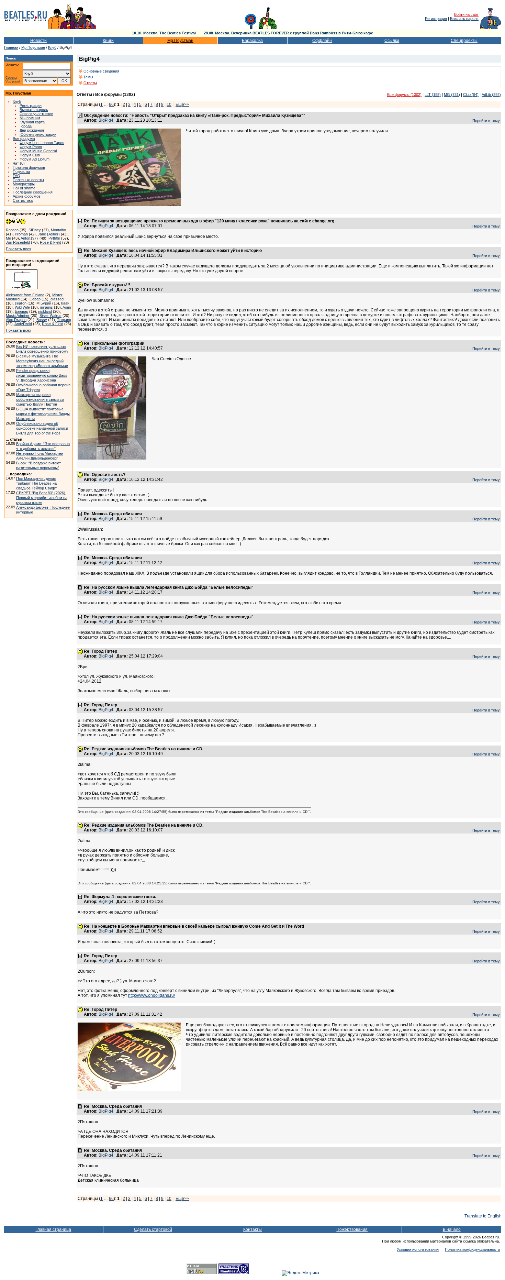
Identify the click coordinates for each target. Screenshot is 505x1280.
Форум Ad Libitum (34, 159)
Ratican (12, 230)
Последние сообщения (33, 192)
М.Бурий (43, 303)
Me (8, 238)
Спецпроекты (464, 40)
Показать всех (18, 249)
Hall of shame (24, 188)
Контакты (252, 1229)
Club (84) (471, 94)
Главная (11, 47)
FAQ (16, 176)
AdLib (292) (491, 94)
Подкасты (21, 171)
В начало (452, 1229)
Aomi (67, 307)
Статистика (23, 200)
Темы (88, 77)
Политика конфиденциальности (472, 1249)
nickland (45, 311)
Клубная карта (32, 122)
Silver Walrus (50, 315)
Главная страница (53, 1229)
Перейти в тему (486, 121)
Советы (10, 77)
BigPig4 (106, 120)
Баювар (21, 311)
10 (169, 104)
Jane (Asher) (49, 234)
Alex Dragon (16, 320)
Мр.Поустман (180, 40)
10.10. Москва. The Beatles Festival (164, 33)
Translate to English (483, 1216)
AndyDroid (23, 324)
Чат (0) (19, 163)
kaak (65, 303)
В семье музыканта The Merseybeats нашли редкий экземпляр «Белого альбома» (42, 361)
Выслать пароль (464, 18)
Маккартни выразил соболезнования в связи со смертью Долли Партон (40, 399)
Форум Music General (38, 151)
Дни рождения (32, 130)
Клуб (52, 47)
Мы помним (30, 118)
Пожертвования (352, 1229)
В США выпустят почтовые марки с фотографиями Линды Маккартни (43, 414)
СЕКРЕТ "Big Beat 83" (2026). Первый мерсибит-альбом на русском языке (41, 498)
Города (26, 126)
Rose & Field (50, 242)
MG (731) (452, 94)
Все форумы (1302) (404, 94)
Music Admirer (18, 315)
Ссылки (391, 40)
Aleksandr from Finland (25, 295)
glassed (57, 299)
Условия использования (418, 1249)
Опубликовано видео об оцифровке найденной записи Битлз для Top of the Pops (42, 428)
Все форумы (24, 138)
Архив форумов (27, 196)
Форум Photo (31, 147)
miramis (46, 307)
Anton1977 (29, 238)
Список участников (36, 114)
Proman (21, 234)
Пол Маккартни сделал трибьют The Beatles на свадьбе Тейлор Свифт (36, 483)
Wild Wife (22, 307)
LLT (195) (433, 94)
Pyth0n (54, 238)
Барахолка (252, 40)
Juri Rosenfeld (18, 242)
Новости (38, 40)
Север (35, 299)
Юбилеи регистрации (38, 134)
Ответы (90, 83)
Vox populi (12, 81)
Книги (108, 40)
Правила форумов (29, 167)
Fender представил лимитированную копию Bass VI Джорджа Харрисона (41, 375)
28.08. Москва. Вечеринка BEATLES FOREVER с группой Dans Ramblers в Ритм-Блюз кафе (288, 33)
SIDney (35, 230)
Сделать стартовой (153, 1229)
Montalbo (58, 230)
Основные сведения (101, 71)
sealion (20, 303)
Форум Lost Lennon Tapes (42, 143)
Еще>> (182, 104)
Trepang (64, 320)
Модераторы (24, 184)
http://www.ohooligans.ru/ (151, 995)
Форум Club (30, 155)
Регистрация (436, 18)
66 (111, 104)
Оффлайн (322, 40)
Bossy (41, 320)
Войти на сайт (466, 14)
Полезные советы (28, 180)
